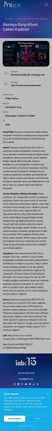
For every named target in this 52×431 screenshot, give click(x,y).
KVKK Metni (23, 426)
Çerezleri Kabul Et (14, 419)
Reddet (37, 419)
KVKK (31, 426)
